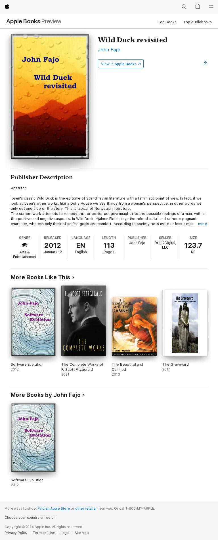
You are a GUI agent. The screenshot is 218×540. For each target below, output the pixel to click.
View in (119, 64)
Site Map (82, 533)
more (202, 224)
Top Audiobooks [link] (197, 22)
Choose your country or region (30, 518)
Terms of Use (44, 533)
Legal (65, 533)
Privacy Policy (16, 533)
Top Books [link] (167, 22)
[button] (184, 7)
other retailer (86, 509)
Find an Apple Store (54, 509)
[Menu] (211, 7)
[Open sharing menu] (205, 64)
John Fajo (109, 49)
